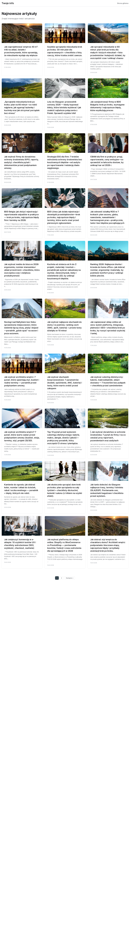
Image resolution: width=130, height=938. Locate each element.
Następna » (69, 578)
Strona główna (122, 3)
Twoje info (8, 3)
